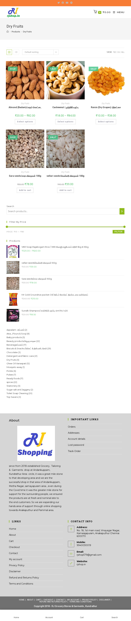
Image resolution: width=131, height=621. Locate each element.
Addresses (73, 432)
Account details (76, 438)
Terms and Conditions (21, 583)
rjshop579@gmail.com (89, 554)
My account (15, 559)
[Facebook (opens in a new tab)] (63, 2)
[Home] (8, 31)
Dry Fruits (25, 103)
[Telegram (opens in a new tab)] (71, 2)
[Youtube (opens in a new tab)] (67, 2)
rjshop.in (81, 564)
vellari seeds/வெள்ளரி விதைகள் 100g (65, 176)
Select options (25, 122)
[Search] (121, 211)
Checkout (14, 547)
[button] (113, 51)
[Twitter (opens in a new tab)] (59, 2)
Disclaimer (15, 571)
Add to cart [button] (25, 190)
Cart (11, 541)
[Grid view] (9, 52)
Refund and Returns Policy (24, 577)
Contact (13, 553)
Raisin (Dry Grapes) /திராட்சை (106, 107)
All (122, 52)
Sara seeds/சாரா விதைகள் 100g (25, 176)
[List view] (16, 52)
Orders (71, 426)
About (12, 534)
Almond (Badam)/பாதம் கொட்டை (25, 107)
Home (12, 528)
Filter (119, 231)
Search (10, 206)
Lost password (76, 445)
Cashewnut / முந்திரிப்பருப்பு (65, 107)
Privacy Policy (16, 565)
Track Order (74, 451)
